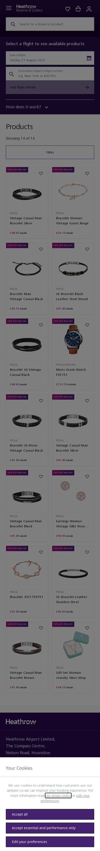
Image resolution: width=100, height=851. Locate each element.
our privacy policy (58, 795)
